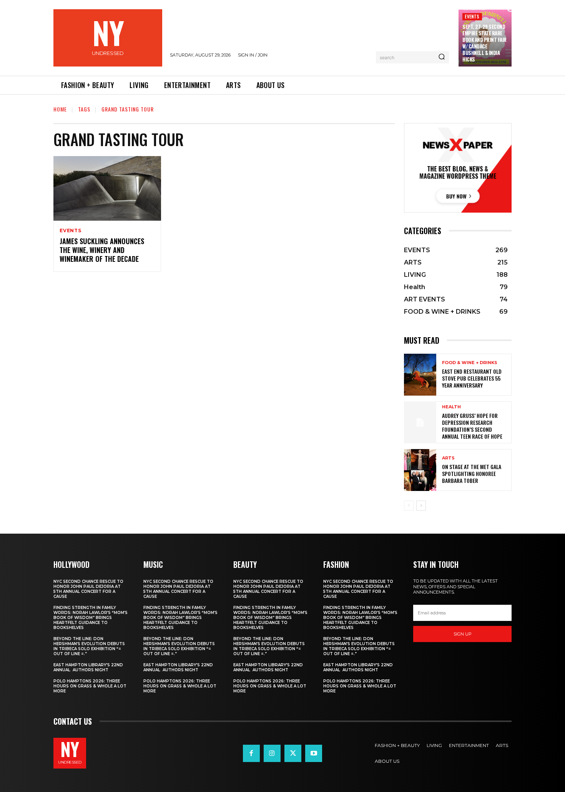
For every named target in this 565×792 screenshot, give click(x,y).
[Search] (441, 57)
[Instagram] (272, 753)
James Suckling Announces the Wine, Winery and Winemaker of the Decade (102, 250)
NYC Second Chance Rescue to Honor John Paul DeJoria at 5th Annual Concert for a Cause (88, 589)
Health (451, 407)
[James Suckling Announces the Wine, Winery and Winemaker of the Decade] (107, 188)
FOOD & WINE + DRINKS (469, 363)
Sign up (463, 634)
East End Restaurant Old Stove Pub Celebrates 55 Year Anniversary (472, 378)
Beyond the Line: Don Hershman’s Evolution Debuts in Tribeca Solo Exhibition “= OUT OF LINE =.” (89, 646)
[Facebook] (251, 753)
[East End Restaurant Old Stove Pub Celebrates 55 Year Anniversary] (420, 375)
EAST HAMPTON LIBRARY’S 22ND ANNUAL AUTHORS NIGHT (88, 667)
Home (60, 109)
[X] (292, 753)
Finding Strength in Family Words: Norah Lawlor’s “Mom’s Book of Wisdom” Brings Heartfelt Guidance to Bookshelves (90, 617)
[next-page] (421, 506)
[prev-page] (409, 506)
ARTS (448, 458)
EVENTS (472, 16)
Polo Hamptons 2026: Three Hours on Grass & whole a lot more (89, 686)
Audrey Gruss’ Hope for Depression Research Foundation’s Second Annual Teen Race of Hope (472, 426)
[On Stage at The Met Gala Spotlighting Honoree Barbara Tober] (420, 470)
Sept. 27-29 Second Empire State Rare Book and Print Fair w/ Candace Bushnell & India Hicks (484, 43)
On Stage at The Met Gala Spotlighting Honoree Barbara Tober (471, 473)
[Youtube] (313, 753)
